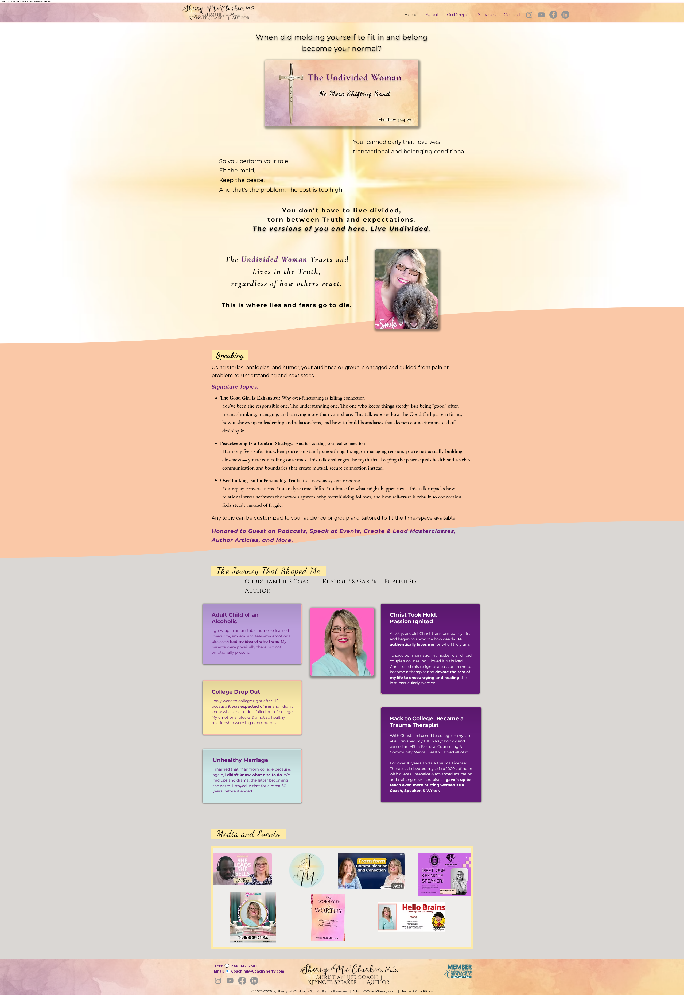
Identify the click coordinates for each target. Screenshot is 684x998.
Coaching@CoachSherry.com (257, 971)
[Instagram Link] (529, 15)
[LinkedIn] (565, 15)
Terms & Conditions (417, 991)
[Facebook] (553, 15)
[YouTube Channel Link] (541, 15)
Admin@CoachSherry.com (374, 991)
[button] (458, 15)
